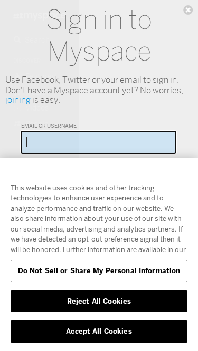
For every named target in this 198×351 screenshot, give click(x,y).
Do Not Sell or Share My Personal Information (99, 270)
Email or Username (49, 125)
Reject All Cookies (99, 301)
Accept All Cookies (98, 331)
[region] (99, 254)
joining (18, 99)
